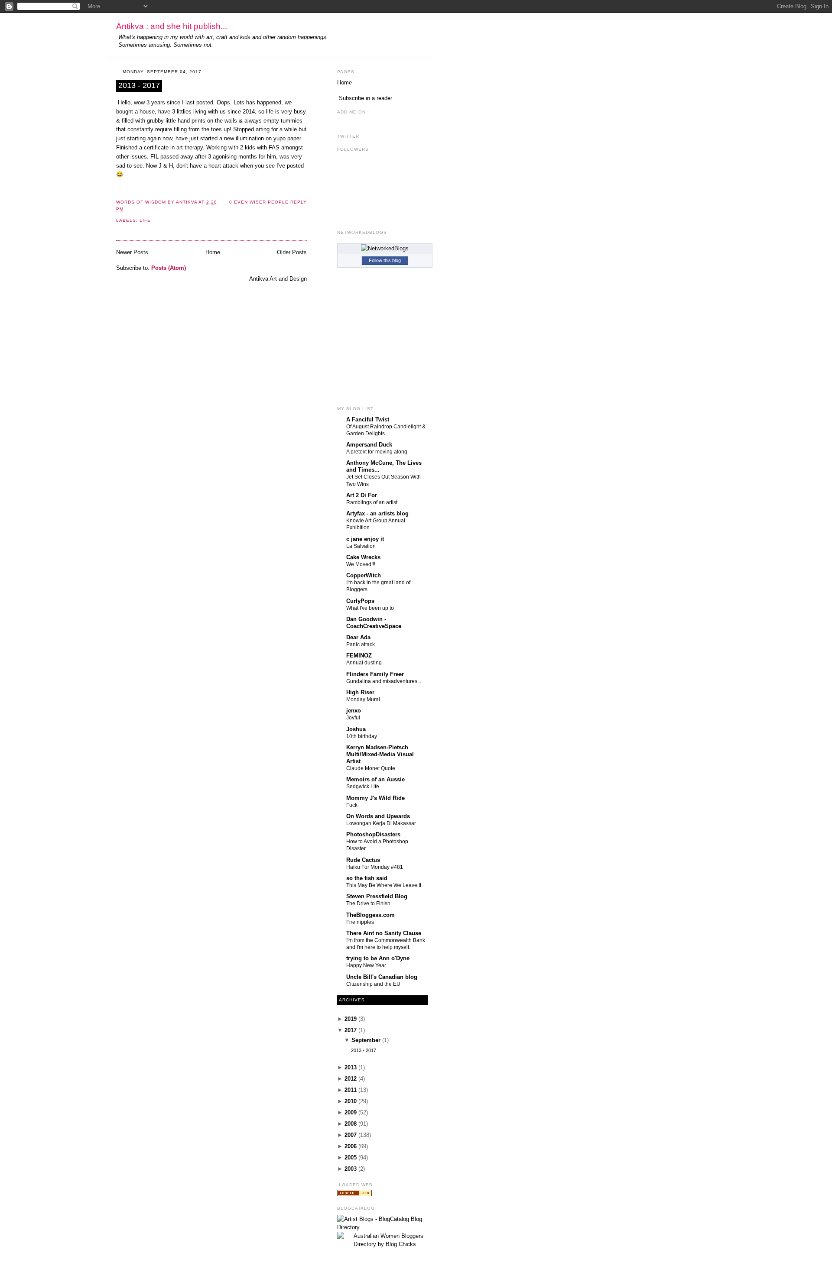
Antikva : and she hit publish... (171, 26)
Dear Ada (358, 637)
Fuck (352, 805)
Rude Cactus (363, 860)
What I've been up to (370, 608)
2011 (350, 1090)
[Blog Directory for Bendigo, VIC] (354, 1194)
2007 (350, 1135)
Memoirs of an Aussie (375, 779)
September (365, 1040)
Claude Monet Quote (370, 768)
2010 (350, 1101)
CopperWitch (363, 575)
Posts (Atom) (168, 268)
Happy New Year (366, 965)
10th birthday (361, 736)
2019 (350, 1019)
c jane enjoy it (365, 539)
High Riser (360, 692)
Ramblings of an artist (371, 502)
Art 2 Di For (361, 495)
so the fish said (366, 878)
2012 (350, 1078)
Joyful (353, 718)
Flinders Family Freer (375, 674)
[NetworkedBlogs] (385, 248)
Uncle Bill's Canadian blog (381, 977)
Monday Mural (363, 699)
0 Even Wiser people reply (268, 202)
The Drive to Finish (368, 903)
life (145, 220)
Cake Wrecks (363, 557)
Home (212, 252)
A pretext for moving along (376, 452)
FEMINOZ (359, 655)
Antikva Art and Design (278, 278)
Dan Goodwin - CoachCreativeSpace (373, 622)
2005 (350, 1157)
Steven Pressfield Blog (376, 896)
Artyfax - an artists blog (377, 513)
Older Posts (292, 252)
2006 (350, 1146)
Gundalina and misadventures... (383, 681)
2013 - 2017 (139, 85)
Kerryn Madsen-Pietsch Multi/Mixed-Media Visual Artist (380, 754)
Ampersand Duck (369, 444)
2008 (350, 1123)
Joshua (356, 729)
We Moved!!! (360, 564)
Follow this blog (385, 260)
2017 (350, 1030)
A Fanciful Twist (367, 419)
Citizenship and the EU (373, 984)
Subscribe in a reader (365, 98)
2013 (350, 1067)
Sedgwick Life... (364, 787)
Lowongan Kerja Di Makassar (381, 823)
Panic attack (360, 644)
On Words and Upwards (378, 816)
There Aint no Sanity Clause (383, 933)
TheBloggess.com (370, 915)
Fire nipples (360, 922)
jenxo (353, 710)
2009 (350, 1112)
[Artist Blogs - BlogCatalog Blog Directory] (384, 1227)
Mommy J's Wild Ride (375, 798)
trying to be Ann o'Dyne (378, 958)
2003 (350, 1169)
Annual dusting (364, 663)
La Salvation (361, 546)
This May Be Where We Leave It (383, 885)
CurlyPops (360, 601)
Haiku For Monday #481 (374, 867)
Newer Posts (132, 252)
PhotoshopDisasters (373, 834)
